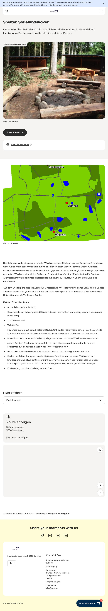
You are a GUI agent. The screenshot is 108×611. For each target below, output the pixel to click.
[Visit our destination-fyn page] (65, 535)
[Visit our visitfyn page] (50, 535)
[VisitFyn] (15, 548)
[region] (54, 471)
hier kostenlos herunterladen (63, 5)
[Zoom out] (100, 493)
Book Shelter (13, 132)
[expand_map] (100, 450)
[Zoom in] (100, 485)
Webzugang (52, 566)
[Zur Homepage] (54, 11)
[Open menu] (101, 11)
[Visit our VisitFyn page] (42, 535)
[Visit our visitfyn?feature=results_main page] (58, 535)
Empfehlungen (53, 582)
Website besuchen (20, 144)
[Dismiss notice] (103, 4)
